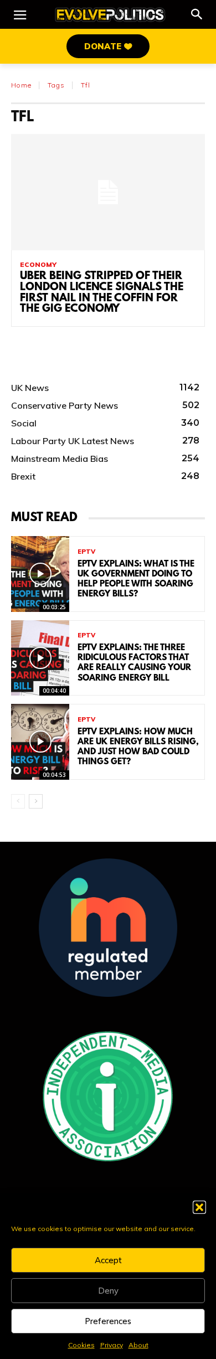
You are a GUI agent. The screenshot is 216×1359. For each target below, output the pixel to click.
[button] (199, 1207)
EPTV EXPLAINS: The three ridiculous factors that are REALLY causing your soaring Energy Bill (134, 663)
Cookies (81, 1345)
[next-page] (36, 801)
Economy (38, 264)
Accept (108, 1260)
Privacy (111, 1345)
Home (21, 85)
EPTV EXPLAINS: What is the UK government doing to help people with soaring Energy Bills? (136, 579)
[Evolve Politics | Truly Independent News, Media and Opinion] (110, 14)
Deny (108, 1290)
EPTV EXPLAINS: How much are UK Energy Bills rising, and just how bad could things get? (138, 747)
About (138, 1345)
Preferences (108, 1321)
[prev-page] (18, 801)
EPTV (86, 552)
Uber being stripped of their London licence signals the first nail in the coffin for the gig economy (101, 292)
